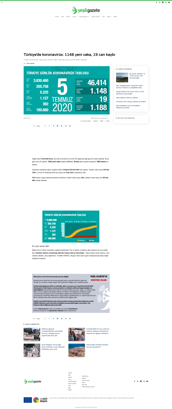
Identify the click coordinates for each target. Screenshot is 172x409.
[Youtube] (169, 2)
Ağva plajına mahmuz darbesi (127, 98)
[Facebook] (156, 2)
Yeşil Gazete (30, 63)
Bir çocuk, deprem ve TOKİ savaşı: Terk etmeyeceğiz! (137, 76)
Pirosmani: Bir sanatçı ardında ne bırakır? (131, 102)
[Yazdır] (70, 126)
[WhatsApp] (45, 126)
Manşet (95, 121)
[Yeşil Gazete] (25, 63)
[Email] (65, 126)
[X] (166, 2)
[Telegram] (163, 2)
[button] (2, 2)
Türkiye (108, 121)
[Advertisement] (86, 32)
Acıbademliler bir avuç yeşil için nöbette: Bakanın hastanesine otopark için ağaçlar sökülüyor (97, 331)
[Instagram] (159, 2)
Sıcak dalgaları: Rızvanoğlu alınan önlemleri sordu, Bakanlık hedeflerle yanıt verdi (53, 347)
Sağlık (101, 121)
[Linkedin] (61, 126)
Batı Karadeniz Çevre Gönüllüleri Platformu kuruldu (128, 107)
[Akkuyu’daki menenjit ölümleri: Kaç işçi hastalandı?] (76, 350)
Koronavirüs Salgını (86, 121)
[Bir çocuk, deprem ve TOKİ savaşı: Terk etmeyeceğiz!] (122, 77)
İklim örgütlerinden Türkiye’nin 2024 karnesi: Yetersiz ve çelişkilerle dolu (129, 87)
